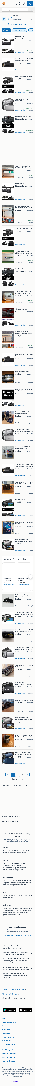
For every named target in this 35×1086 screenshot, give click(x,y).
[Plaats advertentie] (30, 3)
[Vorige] (7, 775)
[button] (20, 3)
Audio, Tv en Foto (18, 30)
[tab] (4, 19)
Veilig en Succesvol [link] (8, 1026)
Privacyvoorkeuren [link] (8, 1044)
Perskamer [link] (13, 1054)
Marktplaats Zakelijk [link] (9, 1022)
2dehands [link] (11, 1057)
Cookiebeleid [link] (6, 1041)
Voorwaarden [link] (6, 1033)
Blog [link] (3, 1018)
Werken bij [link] (5, 1054)
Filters (7, 30)
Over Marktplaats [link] (8, 1050)
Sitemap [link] (12, 1061)
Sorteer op (15, 16)
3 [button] (22, 775)
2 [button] (17, 775)
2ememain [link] (5, 1061)
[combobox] (15, 10)
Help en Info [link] (6, 1030)
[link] (4, 3)
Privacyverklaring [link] (8, 1037)
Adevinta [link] (5, 1057)
